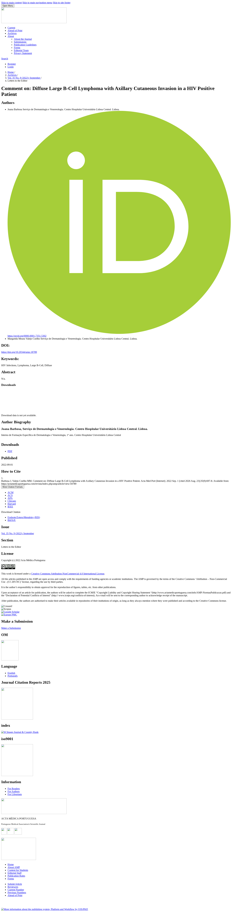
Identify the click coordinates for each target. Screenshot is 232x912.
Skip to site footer (61, 2)
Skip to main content (11, 2)
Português (13, 675)
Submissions (20, 42)
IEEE (10, 506)
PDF (10, 451)
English (11, 673)
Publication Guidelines (25, 44)
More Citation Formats (13, 487)
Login (11, 66)
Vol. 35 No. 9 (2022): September (24, 77)
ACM (10, 492)
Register (12, 64)
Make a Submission (11, 628)
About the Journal (23, 39)
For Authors (14, 791)
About (11, 36)
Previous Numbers (17, 892)
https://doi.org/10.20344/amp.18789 (19, 352)
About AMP (14, 867)
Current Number (16, 889)
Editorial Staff (14, 873)
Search (4, 58)
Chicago (12, 501)
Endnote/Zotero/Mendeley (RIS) (24, 517)
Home (11, 72)
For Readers (14, 788)
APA (10, 498)
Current (11, 27)
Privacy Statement (23, 53)
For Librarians (15, 794)
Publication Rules (16, 875)
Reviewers (13, 887)
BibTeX (12, 520)
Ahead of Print (15, 30)
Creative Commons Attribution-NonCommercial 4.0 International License (67, 573)
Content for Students (18, 870)
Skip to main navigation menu (37, 2)
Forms (17, 47)
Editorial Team (21, 50)
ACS (10, 495)
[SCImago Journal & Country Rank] (20, 732)
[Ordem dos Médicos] (10, 659)
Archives (12, 33)
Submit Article (15, 884)
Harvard (12, 503)
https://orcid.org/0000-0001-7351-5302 (27, 335)
